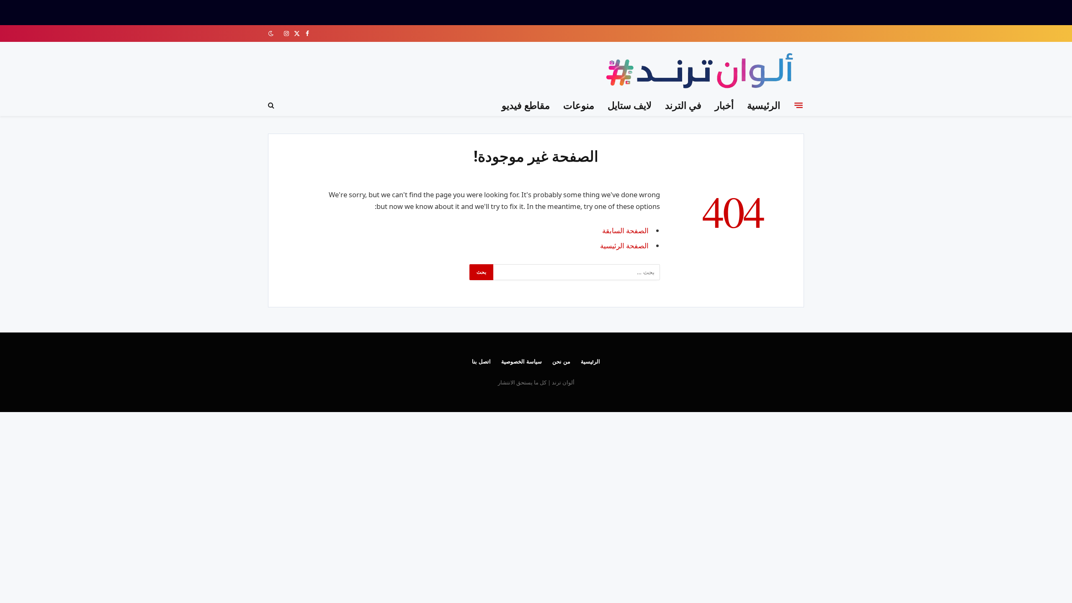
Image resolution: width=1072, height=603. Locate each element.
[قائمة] (798, 105)
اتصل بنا (481, 361)
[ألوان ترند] (701, 72)
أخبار (724, 105)
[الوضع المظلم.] (272, 33)
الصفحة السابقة (625, 230)
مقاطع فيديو (526, 105)
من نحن (561, 361)
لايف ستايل (630, 105)
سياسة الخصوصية (521, 361)
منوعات (578, 105)
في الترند (683, 105)
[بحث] (272, 105)
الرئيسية (763, 105)
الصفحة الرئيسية (624, 245)
